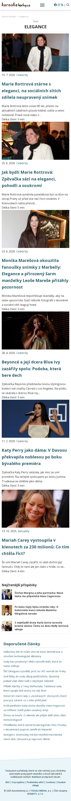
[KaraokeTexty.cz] (16, 5)
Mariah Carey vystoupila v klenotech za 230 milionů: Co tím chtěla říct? (35, 546)
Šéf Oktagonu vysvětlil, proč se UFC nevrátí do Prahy (34, 671)
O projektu (18, 782)
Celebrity (22, 75)
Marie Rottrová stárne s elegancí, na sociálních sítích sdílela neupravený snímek (31, 90)
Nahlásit (36, 776)
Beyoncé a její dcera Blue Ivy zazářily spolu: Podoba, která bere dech (31, 368)
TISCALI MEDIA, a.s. (41, 790)
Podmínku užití (35, 782)
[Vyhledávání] (68, 5)
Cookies (50, 782)
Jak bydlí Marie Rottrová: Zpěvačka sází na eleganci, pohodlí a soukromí (29, 178)
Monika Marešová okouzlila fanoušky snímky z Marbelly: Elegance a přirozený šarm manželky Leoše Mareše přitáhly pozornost (35, 273)
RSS (8, 782)
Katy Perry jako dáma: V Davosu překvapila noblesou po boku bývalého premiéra (34, 456)
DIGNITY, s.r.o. (35, 793)
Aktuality (23, 531)
